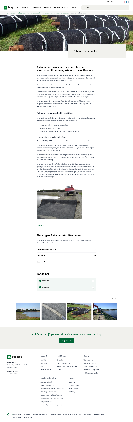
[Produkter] (29, 7)
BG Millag (72, 392)
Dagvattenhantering (63, 363)
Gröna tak (60, 360)
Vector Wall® (61, 370)
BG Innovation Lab (60, 7)
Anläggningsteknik (46, 382)
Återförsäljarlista (46, 370)
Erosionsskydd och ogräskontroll (67, 366)
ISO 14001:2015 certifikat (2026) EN (52, 398)
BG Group (72, 382)
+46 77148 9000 (12, 374)
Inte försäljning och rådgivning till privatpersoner (65, 414)
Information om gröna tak (92, 370)
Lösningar (36, 7)
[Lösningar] (40, 7)
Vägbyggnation (88, 360)
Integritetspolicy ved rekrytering (51, 405)
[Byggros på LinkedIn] (12, 414)
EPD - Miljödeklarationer (114, 2)
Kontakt (73, 7)
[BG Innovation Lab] (67, 7)
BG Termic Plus (74, 385)
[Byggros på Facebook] (8, 414)
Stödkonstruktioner (90, 363)
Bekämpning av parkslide (92, 373)
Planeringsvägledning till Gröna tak (52, 388)
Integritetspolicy (46, 401)
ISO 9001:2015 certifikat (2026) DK (51, 395)
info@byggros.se (12, 371)
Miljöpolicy (87, 414)
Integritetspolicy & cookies (21, 414)
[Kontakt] (77, 7)
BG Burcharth (73, 388)
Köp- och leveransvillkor (40, 414)
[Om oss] (50, 7)
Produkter (25, 7)
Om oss (46, 7)
